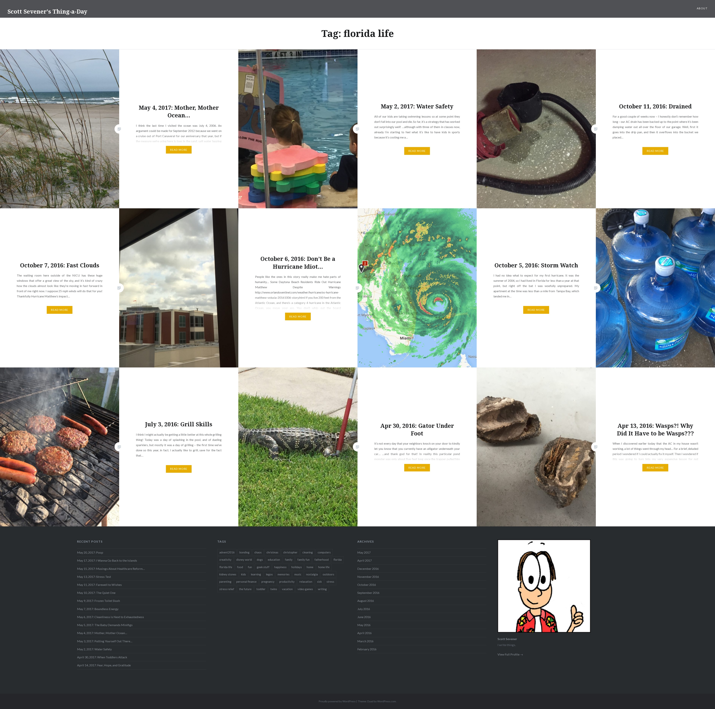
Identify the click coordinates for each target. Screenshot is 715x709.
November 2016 (368, 576)
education (274, 559)
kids (243, 574)
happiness (280, 567)
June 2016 (364, 617)
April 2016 (364, 633)
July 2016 (363, 609)
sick (319, 581)
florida (337, 559)
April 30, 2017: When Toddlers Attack (102, 657)
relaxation (305, 581)
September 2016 (368, 592)
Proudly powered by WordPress (337, 701)
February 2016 (366, 649)
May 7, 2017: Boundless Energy (97, 609)
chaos (258, 552)
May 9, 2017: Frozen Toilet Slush (98, 600)
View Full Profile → (510, 654)
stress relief (226, 589)
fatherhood (321, 559)
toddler (261, 589)
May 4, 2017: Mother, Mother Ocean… (102, 633)
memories (284, 574)
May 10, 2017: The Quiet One (96, 592)
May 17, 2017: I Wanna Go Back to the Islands (107, 560)
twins (273, 589)
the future (245, 589)
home (310, 567)
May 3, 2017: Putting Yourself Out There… (104, 641)
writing (322, 589)
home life (324, 567)
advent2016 (227, 552)
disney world (244, 559)
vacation (287, 589)
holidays (296, 567)
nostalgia (312, 574)
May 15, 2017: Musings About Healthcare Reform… (111, 568)
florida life (225, 567)
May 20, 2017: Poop (90, 552)
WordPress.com (386, 701)
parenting (225, 581)
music (297, 574)
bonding (244, 552)
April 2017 (364, 560)
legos (269, 574)
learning (256, 574)
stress (330, 581)
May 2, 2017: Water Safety (94, 649)
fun (250, 567)
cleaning (307, 552)
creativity (225, 559)
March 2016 (365, 641)
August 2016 (365, 600)
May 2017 (364, 552)
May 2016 (364, 625)
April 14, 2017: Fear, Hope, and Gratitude (104, 665)
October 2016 (366, 584)
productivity (287, 581)
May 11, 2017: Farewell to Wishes (99, 584)
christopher (290, 552)
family (289, 559)
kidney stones (227, 574)
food (240, 567)
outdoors (328, 574)
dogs (260, 559)
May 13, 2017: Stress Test (94, 576)
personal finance (246, 581)
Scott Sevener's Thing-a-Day (47, 11)
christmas (272, 552)
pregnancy (267, 581)
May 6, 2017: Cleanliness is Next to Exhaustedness (110, 617)
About (702, 8)
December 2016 (368, 568)
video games (305, 589)
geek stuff (263, 567)
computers (324, 552)
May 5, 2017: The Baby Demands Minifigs (105, 625)
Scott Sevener (507, 639)
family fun (303, 559)
